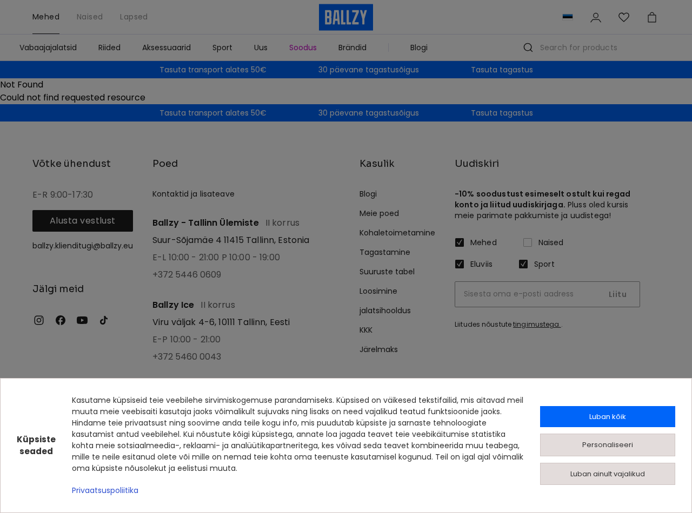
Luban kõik (607, 416)
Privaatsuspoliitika (105, 490)
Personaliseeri (607, 445)
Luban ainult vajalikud (607, 474)
